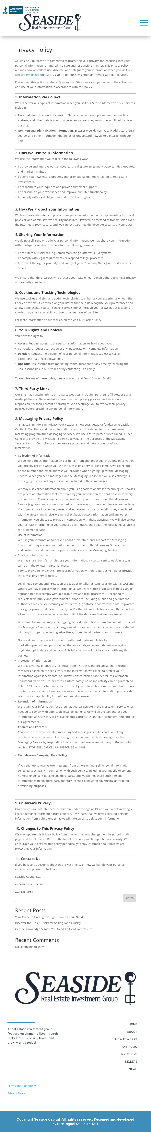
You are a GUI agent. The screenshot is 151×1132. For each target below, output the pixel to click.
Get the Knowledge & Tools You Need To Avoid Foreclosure (53, 929)
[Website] (32, 75)
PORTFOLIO (129, 1047)
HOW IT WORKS (126, 1039)
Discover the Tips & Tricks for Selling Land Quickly (48, 923)
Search (129, 898)
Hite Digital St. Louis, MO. (78, 1124)
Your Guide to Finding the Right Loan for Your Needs (49, 917)
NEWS (133, 1069)
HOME (133, 1024)
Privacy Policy (16, 1093)
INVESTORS (129, 1054)
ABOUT (132, 1032)
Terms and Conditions (22, 1086)
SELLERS (131, 1061)
